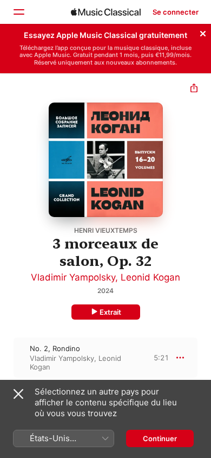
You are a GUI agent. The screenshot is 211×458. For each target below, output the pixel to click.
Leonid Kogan (150, 277)
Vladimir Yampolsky (73, 277)
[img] (106, 12)
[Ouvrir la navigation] (18, 12)
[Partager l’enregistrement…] (193, 89)
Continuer (160, 438)
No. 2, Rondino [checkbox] (55, 348)
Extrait (110, 312)
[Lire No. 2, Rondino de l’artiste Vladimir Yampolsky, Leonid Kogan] (7, 357)
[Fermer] (203, 32)
